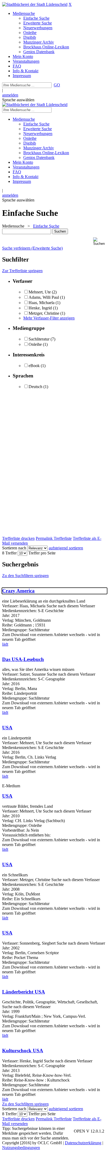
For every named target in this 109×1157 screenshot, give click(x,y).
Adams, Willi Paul (44, 297)
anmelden (10, 95)
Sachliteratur (39, 339)
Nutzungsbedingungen (21, 1147)
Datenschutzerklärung (83, 1143)
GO (57, 85)
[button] (100, 241)
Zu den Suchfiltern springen (25, 575)
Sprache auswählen (18, 100)
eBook (34, 365)
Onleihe (35, 344)
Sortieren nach (14, 548)
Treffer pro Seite (42, 553)
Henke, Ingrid (40, 308)
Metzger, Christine (44, 313)
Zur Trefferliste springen (22, 270)
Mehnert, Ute (40, 292)
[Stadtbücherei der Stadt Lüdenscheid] (34, 4)
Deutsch (35, 386)
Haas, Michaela (41, 302)
